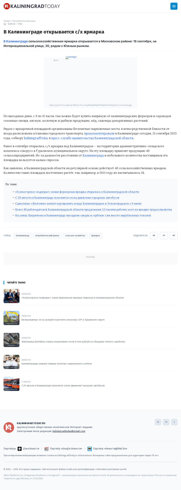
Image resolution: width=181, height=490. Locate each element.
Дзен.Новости (31, 448)
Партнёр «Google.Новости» (66, 448)
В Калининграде (16, 41)
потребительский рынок (47, 235)
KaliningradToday (36, 138)
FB (166, 422)
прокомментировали (99, 133)
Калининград (22, 235)
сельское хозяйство (75, 235)
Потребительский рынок (24, 21)
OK (173, 235)
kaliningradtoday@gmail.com (68, 431)
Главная (7, 21)
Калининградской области (113, 138)
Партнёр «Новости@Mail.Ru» (110, 448)
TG (163, 235)
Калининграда (93, 155)
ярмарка (95, 235)
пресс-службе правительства (72, 138)
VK (154, 235)
